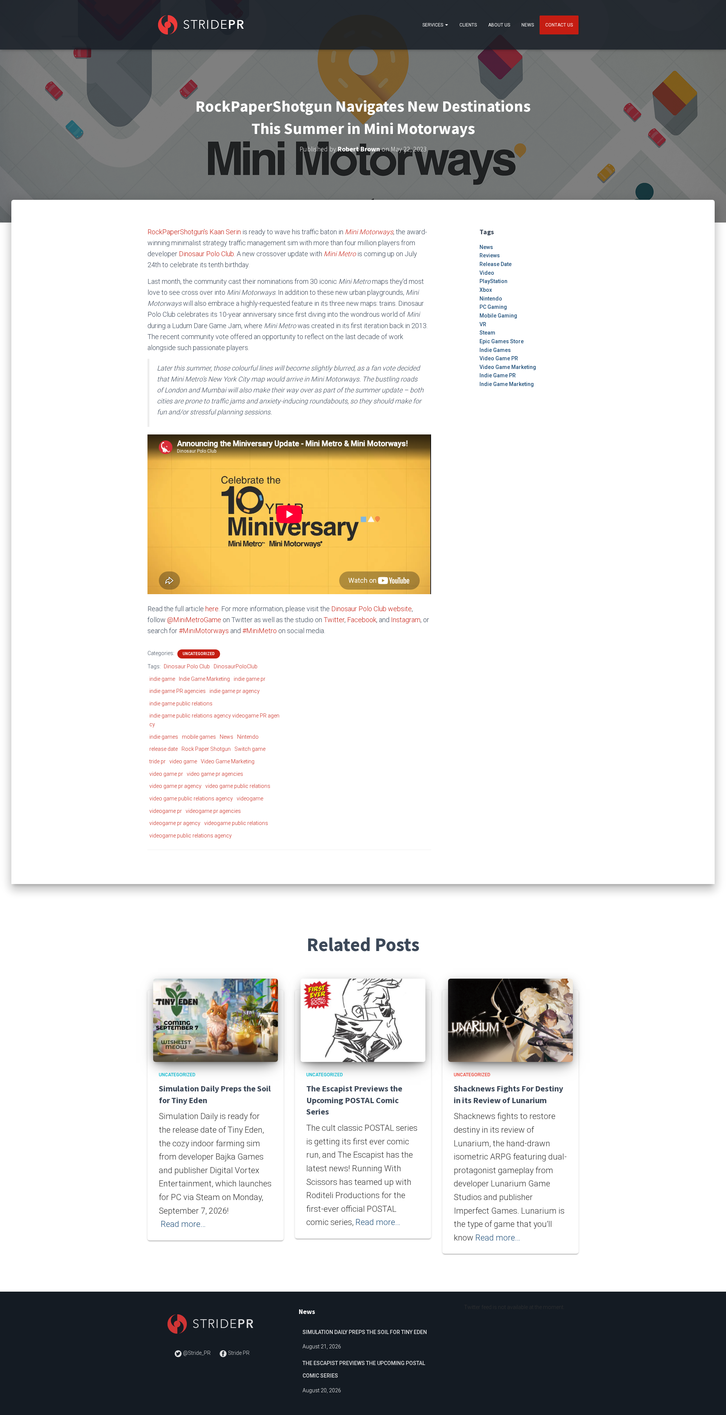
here (212, 609)
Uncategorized (199, 654)
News (527, 25)
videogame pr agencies (213, 811)
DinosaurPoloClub (236, 666)
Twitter (334, 620)
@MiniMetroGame (194, 620)
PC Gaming (493, 307)
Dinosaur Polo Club (206, 254)
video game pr (166, 774)
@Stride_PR (197, 1353)
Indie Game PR (497, 375)
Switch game (249, 749)
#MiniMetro (259, 631)
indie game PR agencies (177, 691)
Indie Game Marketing (204, 679)
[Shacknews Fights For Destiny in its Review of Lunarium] (510, 1020)
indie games (163, 737)
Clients (468, 25)
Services (433, 25)
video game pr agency (175, 786)
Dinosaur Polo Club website (371, 609)
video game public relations (237, 786)
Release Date (495, 264)
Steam (487, 333)
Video (486, 273)
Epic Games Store (501, 341)
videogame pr (165, 811)
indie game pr (249, 679)
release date (163, 749)
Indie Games (495, 350)
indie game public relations (181, 703)
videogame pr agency (174, 823)
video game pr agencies (215, 774)
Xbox (485, 290)
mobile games (199, 737)
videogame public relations (236, 823)
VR (482, 324)
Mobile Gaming (498, 316)
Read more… (183, 1224)
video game (183, 761)
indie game (162, 679)
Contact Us (559, 25)
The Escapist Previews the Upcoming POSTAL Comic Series (354, 1100)
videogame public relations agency (190, 836)
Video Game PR (498, 358)
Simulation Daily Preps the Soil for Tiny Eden (364, 1332)
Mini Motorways (369, 232)
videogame (250, 798)
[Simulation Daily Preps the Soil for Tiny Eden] (215, 1020)
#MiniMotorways (204, 631)
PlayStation (493, 281)
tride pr (157, 761)
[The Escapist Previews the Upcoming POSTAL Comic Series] (363, 1020)
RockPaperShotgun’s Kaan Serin (194, 232)
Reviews (489, 255)
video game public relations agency (191, 798)
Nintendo (248, 737)
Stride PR (238, 1353)
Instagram (405, 620)
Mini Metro (340, 254)
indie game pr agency (234, 691)
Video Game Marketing (227, 761)
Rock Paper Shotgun (206, 749)
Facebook (361, 620)
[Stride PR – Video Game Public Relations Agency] (202, 25)
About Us (499, 25)
